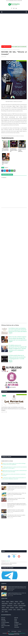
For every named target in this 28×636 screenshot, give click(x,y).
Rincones (23, 609)
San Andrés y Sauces (17, 624)
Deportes (16, 601)
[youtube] (16, 8)
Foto (2, 611)
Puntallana (3, 624)
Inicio (2, 49)
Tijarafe (2, 627)
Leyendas (18, 609)
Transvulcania (9, 605)
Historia (16, 607)
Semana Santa (4, 609)
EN (5, 561)
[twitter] (14, 8)
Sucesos (22, 603)
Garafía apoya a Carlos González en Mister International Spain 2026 (16, 499)
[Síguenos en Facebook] (9, 557)
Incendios (10, 609)
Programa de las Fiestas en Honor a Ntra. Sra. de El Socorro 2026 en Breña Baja (16, 494)
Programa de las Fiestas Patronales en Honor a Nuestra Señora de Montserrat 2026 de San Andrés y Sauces (16, 488)
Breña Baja (3, 619)
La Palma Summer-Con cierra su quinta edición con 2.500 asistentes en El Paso (15, 510)
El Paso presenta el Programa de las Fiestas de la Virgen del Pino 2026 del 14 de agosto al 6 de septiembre (16, 505)
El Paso (15, 619)
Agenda (5, 49)
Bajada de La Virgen (22, 605)
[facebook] (11, 8)
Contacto (19, 631)
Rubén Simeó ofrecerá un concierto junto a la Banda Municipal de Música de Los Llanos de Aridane (14, 471)
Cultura (21, 601)
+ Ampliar (10, 332)
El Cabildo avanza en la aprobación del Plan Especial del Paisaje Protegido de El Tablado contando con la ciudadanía (17, 347)
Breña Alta (16, 617)
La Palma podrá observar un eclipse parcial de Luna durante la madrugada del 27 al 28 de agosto (17, 358)
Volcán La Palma (4, 603)
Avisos (19, 603)
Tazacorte (16, 625)
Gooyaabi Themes (22, 633)
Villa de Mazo (16, 627)
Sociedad (10, 603)
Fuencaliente (3, 620)
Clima (14, 609)
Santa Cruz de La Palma (5, 625)
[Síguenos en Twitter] (14, 557)
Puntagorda (16, 622)
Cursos (15, 603)
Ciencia (6, 611)
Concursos (15, 605)
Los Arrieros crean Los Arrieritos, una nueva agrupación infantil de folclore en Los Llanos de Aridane (17, 329)
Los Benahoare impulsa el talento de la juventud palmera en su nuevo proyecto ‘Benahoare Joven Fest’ (13, 478)
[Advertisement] (14, 29)
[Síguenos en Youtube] (19, 557)
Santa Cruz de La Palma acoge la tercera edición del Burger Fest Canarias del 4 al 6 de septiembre (17, 338)
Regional (12, 601)
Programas (4, 605)
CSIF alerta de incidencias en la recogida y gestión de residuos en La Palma (16, 516)
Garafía (15, 620)
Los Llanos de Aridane (5, 622)
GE (7, 561)
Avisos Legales (14, 631)
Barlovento (3, 617)
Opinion (3, 607)
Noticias (3, 601)
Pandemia (12, 607)
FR (9, 561)
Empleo (7, 607)
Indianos (21, 607)
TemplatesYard (11, 633)
